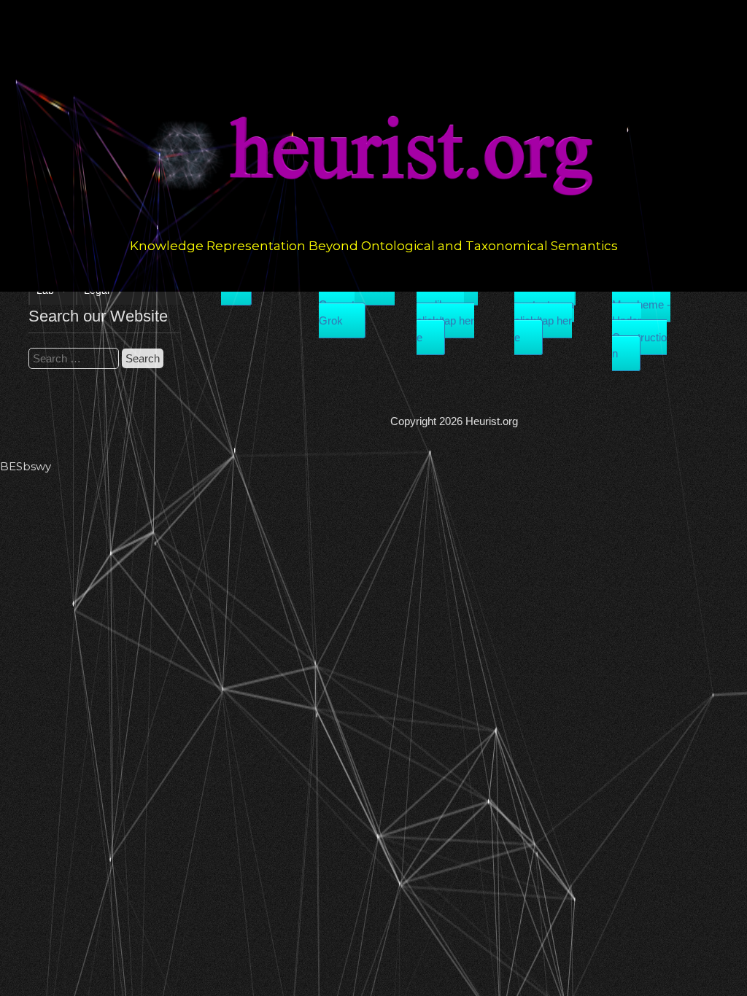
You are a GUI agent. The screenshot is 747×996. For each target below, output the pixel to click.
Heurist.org (491, 421)
